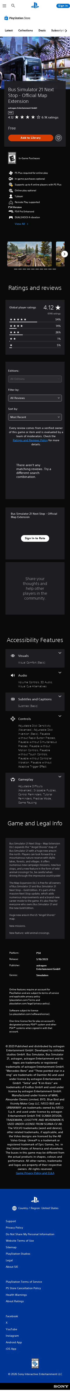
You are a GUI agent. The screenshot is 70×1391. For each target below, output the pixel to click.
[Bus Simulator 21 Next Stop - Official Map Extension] (29, 254)
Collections (25, 30)
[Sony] (61, 1389)
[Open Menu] (4, 6)
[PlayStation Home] (35, 5)
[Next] (64, 254)
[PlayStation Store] (18, 18)
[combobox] (35, 379)
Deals (42, 30)
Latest (9, 30)
